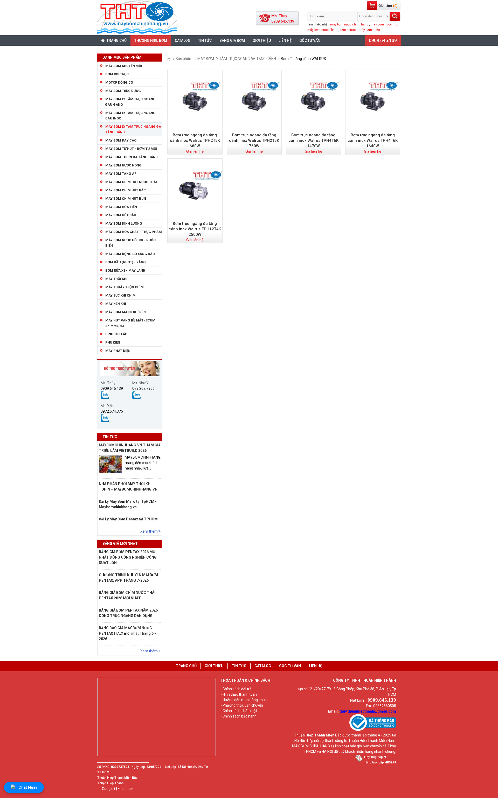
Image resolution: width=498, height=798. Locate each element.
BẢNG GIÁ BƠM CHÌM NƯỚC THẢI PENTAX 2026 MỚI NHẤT (127, 595)
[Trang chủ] (170, 59)
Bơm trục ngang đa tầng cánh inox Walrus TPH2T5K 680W (195, 140)
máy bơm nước (369, 30)
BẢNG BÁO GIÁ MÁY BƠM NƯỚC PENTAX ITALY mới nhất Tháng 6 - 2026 (127, 633)
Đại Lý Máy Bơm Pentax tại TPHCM (128, 519)
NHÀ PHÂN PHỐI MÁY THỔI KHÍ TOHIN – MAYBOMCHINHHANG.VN (128, 486)
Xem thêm (149, 531)
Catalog (182, 40)
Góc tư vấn (309, 40)
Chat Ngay (27, 787)
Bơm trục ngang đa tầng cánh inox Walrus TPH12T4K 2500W (195, 229)
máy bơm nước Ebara (322, 30)
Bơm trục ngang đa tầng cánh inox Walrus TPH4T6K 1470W (313, 140)
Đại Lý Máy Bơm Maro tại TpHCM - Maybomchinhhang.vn (128, 504)
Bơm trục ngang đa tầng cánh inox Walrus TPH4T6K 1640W (373, 140)
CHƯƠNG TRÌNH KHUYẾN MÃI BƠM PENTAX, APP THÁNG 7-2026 (128, 577)
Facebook (126, 789)
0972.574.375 (112, 411)
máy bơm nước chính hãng (349, 24)
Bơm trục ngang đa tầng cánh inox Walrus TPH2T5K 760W (254, 140)
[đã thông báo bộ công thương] (372, 730)
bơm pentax (348, 30)
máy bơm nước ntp (384, 24)
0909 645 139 (112, 388)
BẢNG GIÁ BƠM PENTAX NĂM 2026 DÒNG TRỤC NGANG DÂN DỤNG (128, 613)
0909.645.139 (383, 40)
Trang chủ (116, 40)
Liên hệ (285, 40)
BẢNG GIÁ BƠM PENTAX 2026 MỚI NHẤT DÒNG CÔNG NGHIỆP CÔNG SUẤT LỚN (128, 557)
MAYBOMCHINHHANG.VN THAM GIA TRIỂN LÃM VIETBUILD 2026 (130, 448)
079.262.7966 (143, 388)
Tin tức (205, 40)
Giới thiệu (262, 40)
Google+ (108, 789)
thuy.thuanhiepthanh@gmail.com (368, 711)
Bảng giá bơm (232, 40)
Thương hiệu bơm (150, 40)
